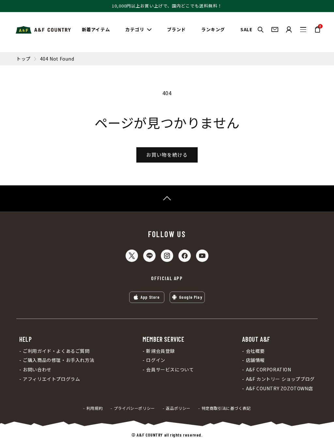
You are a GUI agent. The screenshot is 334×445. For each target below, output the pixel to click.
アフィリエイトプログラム (51, 379)
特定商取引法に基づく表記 (226, 408)
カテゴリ (134, 29)
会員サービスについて (170, 369)
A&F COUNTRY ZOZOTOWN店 (279, 388)
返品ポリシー (178, 408)
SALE (246, 29)
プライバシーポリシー (134, 408)
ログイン (155, 360)
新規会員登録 (160, 351)
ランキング (213, 29)
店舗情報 (255, 360)
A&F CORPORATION (268, 369)
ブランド (176, 29)
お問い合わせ (37, 369)
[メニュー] (303, 29)
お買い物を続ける (167, 154)
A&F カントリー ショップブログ (280, 379)
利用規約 (94, 408)
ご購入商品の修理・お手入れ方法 (58, 360)
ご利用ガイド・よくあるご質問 (56, 351)
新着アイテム (96, 29)
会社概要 (255, 351)
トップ (23, 59)
